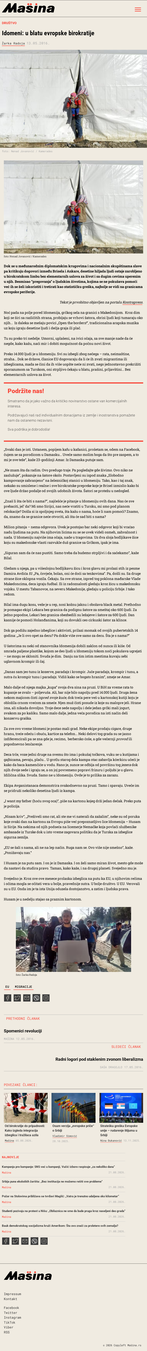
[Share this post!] (7, 1000)
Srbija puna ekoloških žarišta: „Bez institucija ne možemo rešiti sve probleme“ (52, 1181)
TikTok (9, 1322)
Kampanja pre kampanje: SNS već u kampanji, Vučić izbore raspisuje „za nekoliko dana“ (58, 1167)
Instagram (12, 1317)
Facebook (11, 1307)
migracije (23, 987)
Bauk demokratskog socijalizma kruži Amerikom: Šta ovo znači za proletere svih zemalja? (60, 1226)
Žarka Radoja (13, 43)
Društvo (9, 23)
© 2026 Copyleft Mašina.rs (122, 1345)
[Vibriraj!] (36, 1000)
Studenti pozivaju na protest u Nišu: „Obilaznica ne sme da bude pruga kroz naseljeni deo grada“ (63, 1211)
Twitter (10, 1312)
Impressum (12, 1294)
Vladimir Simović (64, 1136)
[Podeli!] (46, 1000)
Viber (8, 1327)
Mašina (9, 1140)
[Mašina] (28, 8)
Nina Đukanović (111, 1140)
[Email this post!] (27, 1000)
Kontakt (10, 1299)
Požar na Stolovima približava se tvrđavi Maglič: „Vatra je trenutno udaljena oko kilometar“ (60, 1196)
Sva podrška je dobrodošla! (29, 429)
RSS (7, 1332)
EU (7, 987)
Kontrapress (132, 302)
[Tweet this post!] (17, 1000)
